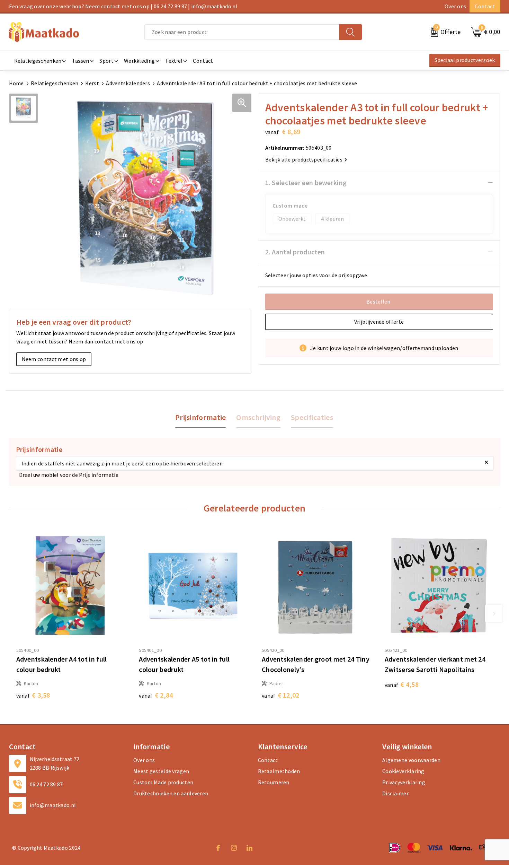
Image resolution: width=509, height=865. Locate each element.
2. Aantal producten (295, 251)
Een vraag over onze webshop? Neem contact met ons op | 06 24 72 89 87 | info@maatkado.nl (123, 6)
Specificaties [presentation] (312, 417)
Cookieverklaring (403, 771)
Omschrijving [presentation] (258, 417)
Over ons (455, 6)
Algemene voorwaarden (411, 760)
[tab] (200, 417)
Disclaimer (395, 793)
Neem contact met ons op (54, 359)
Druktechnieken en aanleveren (170, 793)
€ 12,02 (281, 695)
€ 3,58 (33, 695)
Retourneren (273, 782)
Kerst (92, 83)
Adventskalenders (128, 83)
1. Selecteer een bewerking (306, 182)
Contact (485, 6)
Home (16, 83)
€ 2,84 (156, 695)
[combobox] (242, 32)
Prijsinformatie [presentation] (200, 417)
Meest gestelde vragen (161, 771)
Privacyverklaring (403, 782)
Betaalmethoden (279, 771)
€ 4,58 (402, 684)
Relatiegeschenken (54, 83)
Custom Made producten (163, 782)
